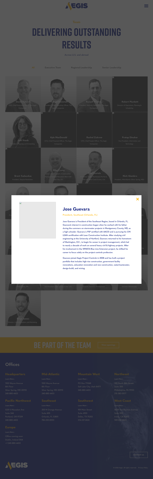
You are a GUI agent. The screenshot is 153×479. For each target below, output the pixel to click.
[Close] (137, 199)
